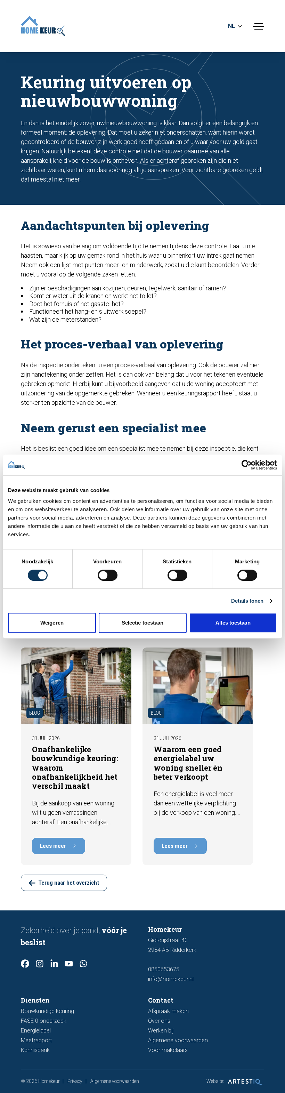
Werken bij (160, 1030)
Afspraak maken (168, 1011)
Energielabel (36, 1030)
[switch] (107, 575)
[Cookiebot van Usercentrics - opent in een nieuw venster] (246, 465)
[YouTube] (69, 963)
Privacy (74, 1081)
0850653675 (163, 969)
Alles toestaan (232, 623)
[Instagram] (39, 963)
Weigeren (52, 623)
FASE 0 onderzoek (43, 1021)
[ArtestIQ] (244, 1081)
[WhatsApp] (83, 963)
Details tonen (247, 601)
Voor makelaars (168, 1050)
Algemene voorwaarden (178, 1040)
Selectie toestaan (143, 623)
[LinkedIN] (54, 963)
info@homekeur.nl (171, 979)
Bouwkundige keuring (47, 1011)
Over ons (159, 1021)
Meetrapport (36, 1040)
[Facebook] (25, 963)
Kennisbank (35, 1050)
